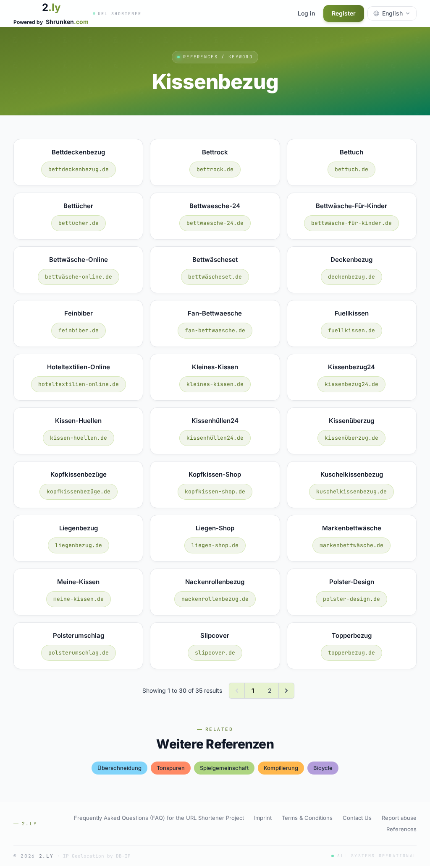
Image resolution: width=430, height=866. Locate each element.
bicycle (323, 767)
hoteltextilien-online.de (78, 384)
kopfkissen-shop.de (215, 491)
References (401, 829)
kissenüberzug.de (351, 437)
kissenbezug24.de (351, 384)
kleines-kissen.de (215, 384)
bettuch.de (351, 169)
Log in (306, 13)
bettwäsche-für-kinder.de (351, 223)
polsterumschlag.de (78, 652)
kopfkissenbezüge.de (78, 491)
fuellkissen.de (351, 330)
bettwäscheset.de (215, 276)
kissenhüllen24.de (215, 437)
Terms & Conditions (307, 817)
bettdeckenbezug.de (78, 169)
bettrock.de (215, 169)
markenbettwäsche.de (351, 545)
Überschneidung (119, 767)
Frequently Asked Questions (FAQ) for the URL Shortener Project (159, 817)
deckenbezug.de (351, 276)
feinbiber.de (78, 330)
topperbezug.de (351, 652)
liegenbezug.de (78, 545)
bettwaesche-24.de (215, 223)
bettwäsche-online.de (78, 276)
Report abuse (399, 817)
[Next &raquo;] (286, 691)
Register (344, 13)
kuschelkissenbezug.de (351, 491)
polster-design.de (351, 599)
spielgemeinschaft (224, 767)
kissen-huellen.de (78, 437)
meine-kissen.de (78, 599)
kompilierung (281, 767)
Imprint (263, 817)
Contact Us (357, 817)
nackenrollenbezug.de (215, 599)
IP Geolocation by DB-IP (97, 856)
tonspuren (171, 767)
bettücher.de (78, 223)
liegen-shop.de (215, 545)
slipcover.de (215, 652)
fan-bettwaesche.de (215, 330)
